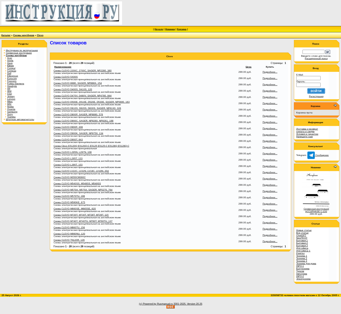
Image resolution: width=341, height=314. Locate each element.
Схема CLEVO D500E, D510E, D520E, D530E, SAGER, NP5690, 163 (92, 102)
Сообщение (322, 155)
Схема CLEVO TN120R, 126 (69, 240)
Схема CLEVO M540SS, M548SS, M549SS (77, 183)
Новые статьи (304, 230)
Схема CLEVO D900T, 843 (68, 139)
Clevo (40, 35)
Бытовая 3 (302, 245)
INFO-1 (300, 266)
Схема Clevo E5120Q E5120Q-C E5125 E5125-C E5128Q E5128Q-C (91, 146)
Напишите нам (304, 136)
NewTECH (301, 238)
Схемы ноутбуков (23, 35)
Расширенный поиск (316, 58)
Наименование (62, 67)
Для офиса (302, 248)
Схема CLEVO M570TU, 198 (69, 196)
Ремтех (300, 253)
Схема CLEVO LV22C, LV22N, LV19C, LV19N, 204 (81, 171)
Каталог (5, 35)
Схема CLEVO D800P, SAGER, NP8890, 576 (78, 114)
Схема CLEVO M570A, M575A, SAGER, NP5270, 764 (83, 189)
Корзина (182, 29)
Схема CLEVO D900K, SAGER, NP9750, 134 (78, 133)
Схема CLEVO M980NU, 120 (69, 233)
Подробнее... (270, 72)
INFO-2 (300, 276)
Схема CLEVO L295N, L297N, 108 (73, 152)
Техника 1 (301, 256)
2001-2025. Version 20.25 (188, 303)
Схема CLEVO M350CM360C (70, 177)
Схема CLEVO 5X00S (66, 77)
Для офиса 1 (303, 250)
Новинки (170, 29)
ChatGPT (301, 235)
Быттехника (302, 268)
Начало (158, 29)
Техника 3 (301, 261)
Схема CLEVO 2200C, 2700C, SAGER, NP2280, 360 (83, 70)
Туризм (300, 271)
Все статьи (302, 232)
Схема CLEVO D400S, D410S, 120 (73, 89)
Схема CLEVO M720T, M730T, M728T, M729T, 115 (81, 215)
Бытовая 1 (302, 240)
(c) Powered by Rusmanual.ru (156, 303)
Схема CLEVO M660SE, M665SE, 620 (75, 208)
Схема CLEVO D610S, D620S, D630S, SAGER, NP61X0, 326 (87, 108)
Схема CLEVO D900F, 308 (68, 127)
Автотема (301, 273)
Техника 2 (301, 258)
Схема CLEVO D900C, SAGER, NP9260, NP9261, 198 (83, 120)
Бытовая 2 (302, 243)
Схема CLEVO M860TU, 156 (69, 227)
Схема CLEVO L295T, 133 (68, 158)
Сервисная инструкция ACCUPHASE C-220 (316, 210)
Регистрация (316, 96)
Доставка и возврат (307, 129)
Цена (248, 67)
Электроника (303, 279)
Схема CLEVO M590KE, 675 (69, 202)
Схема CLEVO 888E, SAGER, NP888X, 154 (78, 83)
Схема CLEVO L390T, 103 (68, 164)
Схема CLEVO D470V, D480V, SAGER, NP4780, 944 (83, 95)
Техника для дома (306, 263)
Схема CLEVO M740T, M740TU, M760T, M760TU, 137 (83, 221)
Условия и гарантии (307, 134)
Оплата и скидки (305, 131)
